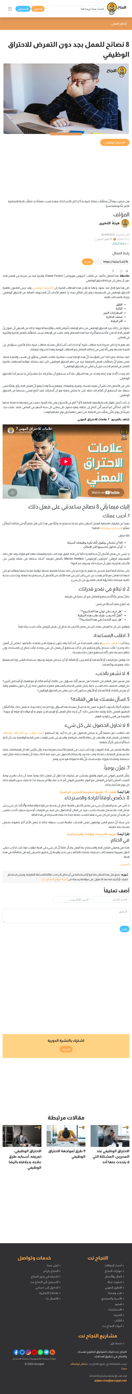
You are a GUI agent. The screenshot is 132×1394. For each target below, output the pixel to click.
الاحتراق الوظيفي (43, 287)
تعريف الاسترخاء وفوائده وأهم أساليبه (91, 834)
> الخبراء (119, 1315)
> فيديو (119, 1304)
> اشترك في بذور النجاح (46, 1276)
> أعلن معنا (53, 1265)
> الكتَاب (119, 1320)
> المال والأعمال (114, 1276)
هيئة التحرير (109, 223)
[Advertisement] (66, 171)
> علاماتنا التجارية (49, 1293)
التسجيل (23, 8)
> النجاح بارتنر (51, 1271)
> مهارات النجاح (114, 1271)
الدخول (38, 8)
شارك (87, 261)
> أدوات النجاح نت (113, 1326)
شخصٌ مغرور (111, 643)
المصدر (124, 864)
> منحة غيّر (117, 1343)
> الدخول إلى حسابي (48, 1287)
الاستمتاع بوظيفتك (111, 528)
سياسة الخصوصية (39, 1358)
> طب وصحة (116, 1293)
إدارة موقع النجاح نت (55, 879)
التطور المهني (103, 239)
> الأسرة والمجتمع (112, 1298)
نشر (124, 929)
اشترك (66, 1049)
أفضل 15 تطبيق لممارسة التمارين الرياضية (88, 792)
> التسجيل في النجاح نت (45, 1282)
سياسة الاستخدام (21, 1358)
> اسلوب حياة (116, 1282)
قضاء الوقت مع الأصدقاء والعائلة (23, 732)
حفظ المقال (119, 243)
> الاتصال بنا (53, 1298)
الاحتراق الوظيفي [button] (114, 142)
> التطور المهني (114, 1287)
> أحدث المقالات (114, 1265)
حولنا (53, 1358)
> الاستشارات (116, 1309)
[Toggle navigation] (10, 9)
